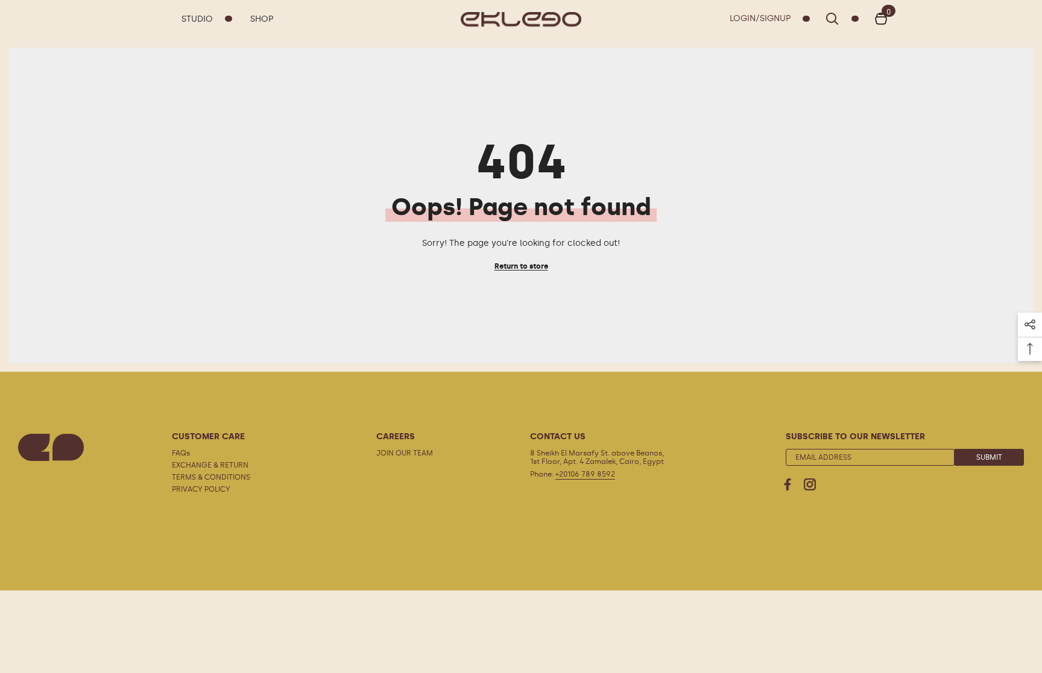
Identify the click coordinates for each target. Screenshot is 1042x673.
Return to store (521, 266)
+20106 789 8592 (585, 474)
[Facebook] (787, 484)
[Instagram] (809, 484)
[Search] (842, 18)
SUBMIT (989, 457)
